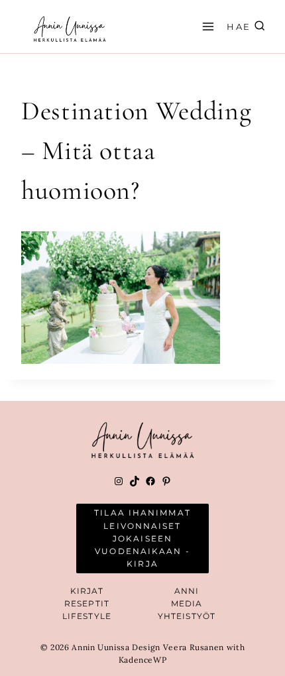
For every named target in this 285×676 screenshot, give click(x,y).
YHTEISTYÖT (186, 616)
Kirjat (87, 591)
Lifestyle (86, 616)
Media (187, 603)
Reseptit (86, 603)
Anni (186, 591)
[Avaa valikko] (206, 26)
